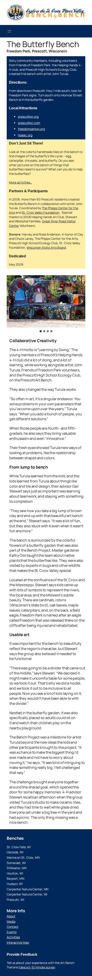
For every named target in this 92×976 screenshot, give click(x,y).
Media (11, 921)
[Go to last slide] (10, 301)
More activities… (20, 182)
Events (11, 932)
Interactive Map (18, 942)
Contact (13, 926)
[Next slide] (81, 301)
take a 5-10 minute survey (37, 967)
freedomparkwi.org (31, 129)
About (11, 916)
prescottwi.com (29, 123)
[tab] (41, 331)
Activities (13, 937)
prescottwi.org (28, 116)
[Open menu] (9, 31)
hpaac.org (25, 135)
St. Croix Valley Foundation (40, 212)
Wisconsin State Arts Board (46, 247)
